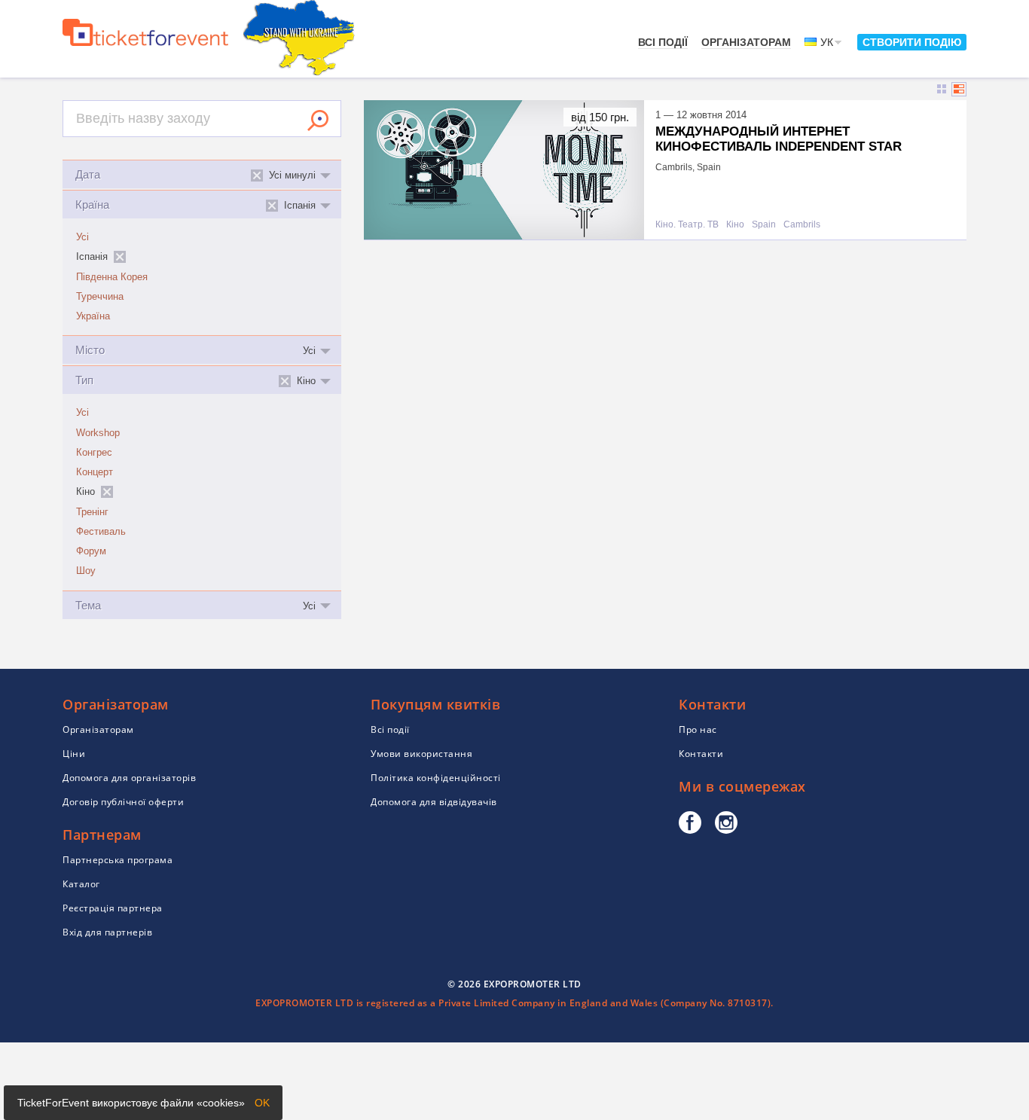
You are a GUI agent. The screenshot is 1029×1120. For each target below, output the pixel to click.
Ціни (74, 753)
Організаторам (746, 42)
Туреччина (100, 296)
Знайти (317, 120)
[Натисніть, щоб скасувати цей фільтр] (120, 257)
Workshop (98, 433)
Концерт (94, 472)
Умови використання (421, 753)
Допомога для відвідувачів (434, 801)
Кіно (735, 225)
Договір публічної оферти (123, 801)
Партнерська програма (118, 859)
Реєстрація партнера (113, 908)
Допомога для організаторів (129, 777)
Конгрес (94, 452)
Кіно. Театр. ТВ (687, 225)
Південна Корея (112, 277)
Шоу (86, 571)
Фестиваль (101, 531)
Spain (764, 225)
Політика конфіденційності (436, 777)
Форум (91, 551)
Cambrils (801, 225)
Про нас (698, 729)
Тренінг (92, 512)
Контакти (701, 753)
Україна (93, 316)
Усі (82, 237)
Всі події (663, 42)
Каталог (81, 883)
